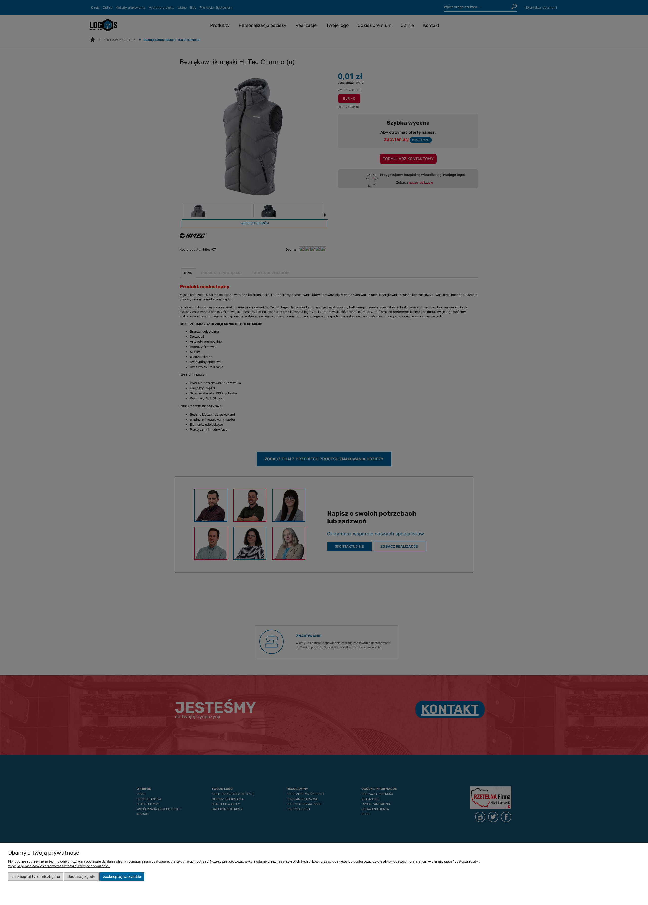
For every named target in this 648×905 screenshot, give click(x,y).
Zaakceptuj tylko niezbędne (36, 876)
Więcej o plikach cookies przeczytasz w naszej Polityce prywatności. (59, 866)
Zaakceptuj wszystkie (122, 876)
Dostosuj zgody (81, 876)
